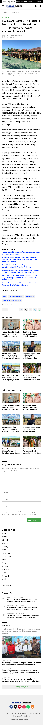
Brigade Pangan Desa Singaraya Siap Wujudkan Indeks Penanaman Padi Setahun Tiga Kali (20, 271)
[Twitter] (15, 707)
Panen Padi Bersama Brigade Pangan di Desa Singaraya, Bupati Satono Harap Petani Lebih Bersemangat (19, 277)
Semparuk (5, 17)
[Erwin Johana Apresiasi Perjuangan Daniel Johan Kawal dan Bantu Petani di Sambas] (32, 368)
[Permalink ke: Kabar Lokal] (3, 36)
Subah (4, 579)
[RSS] (32, 707)
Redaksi (25, 713)
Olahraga (5, 546)
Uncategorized (7, 586)
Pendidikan (18, 35)
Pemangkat (6, 553)
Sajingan (5, 563)
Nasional (5, 543)
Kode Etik (15, 713)
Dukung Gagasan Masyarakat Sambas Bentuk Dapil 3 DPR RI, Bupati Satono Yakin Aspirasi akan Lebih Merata (21, 672)
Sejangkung (6, 569)
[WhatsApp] (28, 707)
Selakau (4, 572)
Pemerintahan (7, 556)
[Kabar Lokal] (14, 6)
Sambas (5, 566)
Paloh (4, 550)
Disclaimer (34, 713)
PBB (4, 296)
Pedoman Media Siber (21, 716)
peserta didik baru (16, 296)
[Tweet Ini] (26, 309)
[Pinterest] (20, 707)
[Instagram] (24, 707)
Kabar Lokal (10, 35)
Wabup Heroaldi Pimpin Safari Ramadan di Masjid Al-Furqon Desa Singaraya (21, 253)
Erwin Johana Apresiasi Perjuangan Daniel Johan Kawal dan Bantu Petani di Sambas (20, 284)
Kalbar (4, 537)
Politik (4, 560)
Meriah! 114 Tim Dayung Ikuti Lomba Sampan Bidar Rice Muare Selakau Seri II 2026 (24, 600)
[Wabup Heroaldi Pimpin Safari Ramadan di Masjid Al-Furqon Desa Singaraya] (11, 324)
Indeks (7, 713)
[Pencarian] (40, 6)
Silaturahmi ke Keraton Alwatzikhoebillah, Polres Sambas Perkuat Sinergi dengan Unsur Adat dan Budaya (20, 680)
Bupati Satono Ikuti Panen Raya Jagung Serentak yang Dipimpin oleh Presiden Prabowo (20, 266)
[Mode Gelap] (36, 6)
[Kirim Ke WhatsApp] (39, 309)
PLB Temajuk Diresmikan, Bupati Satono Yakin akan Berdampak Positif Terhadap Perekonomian (22, 608)
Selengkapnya (20, 687)
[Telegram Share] (35, 309)
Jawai (4, 533)
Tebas (4, 582)
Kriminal (5, 540)
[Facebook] (11, 707)
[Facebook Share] (21, 309)
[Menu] (3, 6)
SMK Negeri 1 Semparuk (12, 300)
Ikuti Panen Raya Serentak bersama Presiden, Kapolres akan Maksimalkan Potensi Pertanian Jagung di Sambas (19, 259)
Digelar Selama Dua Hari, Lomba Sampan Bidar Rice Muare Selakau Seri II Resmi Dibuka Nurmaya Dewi (23, 617)
